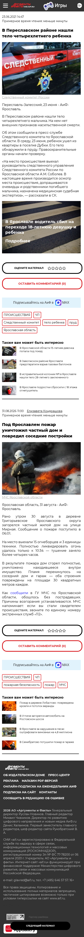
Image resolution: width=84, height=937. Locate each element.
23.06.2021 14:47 (13, 17)
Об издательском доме (24, 775)
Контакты (48, 792)
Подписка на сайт (19, 792)
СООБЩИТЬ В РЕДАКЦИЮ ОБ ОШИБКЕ (33, 798)
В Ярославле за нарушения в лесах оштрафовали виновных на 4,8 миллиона (46, 730)
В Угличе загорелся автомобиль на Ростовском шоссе (42, 717)
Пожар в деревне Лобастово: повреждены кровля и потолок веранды (47, 704)
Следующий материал (40, 926)
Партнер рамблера (38, 917)
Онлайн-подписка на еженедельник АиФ (39, 786)
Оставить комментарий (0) (42, 283)
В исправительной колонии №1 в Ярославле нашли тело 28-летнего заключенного (48, 376)
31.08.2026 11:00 (13, 411)
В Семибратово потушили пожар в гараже (47, 742)
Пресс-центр (59, 775)
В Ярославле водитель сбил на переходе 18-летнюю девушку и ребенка (40, 227)
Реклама (11, 781)
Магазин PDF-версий (40, 781)
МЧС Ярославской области (22, 497)
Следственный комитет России (26, 97)
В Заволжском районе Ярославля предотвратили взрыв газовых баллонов (45, 363)
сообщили (19, 593)
